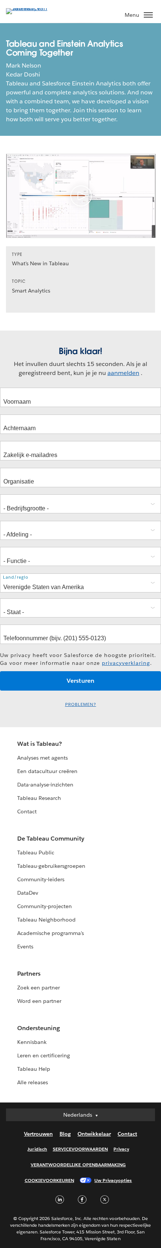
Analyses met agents (42, 757)
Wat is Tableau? (39, 744)
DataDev (27, 892)
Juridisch (37, 1149)
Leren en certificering (43, 1055)
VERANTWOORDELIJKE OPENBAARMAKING (78, 1164)
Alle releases (32, 1082)
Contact (27, 811)
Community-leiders (40, 879)
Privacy (121, 1149)
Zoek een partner (38, 987)
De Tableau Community (50, 838)
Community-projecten (44, 906)
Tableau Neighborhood (46, 919)
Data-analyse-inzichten (45, 784)
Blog (65, 1133)
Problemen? (80, 704)
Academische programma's (50, 933)
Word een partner (39, 1001)
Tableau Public (35, 852)
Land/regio (15, 577)
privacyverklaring (126, 663)
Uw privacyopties (113, 1180)
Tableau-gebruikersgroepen (51, 866)
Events (25, 946)
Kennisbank (31, 1042)
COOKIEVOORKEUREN (49, 1180)
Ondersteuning (38, 1028)
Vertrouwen (38, 1133)
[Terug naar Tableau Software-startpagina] (32, 8)
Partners (28, 974)
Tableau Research (39, 798)
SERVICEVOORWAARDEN (80, 1149)
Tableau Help (33, 1069)
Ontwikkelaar (94, 1133)
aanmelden (123, 373)
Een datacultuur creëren (47, 771)
